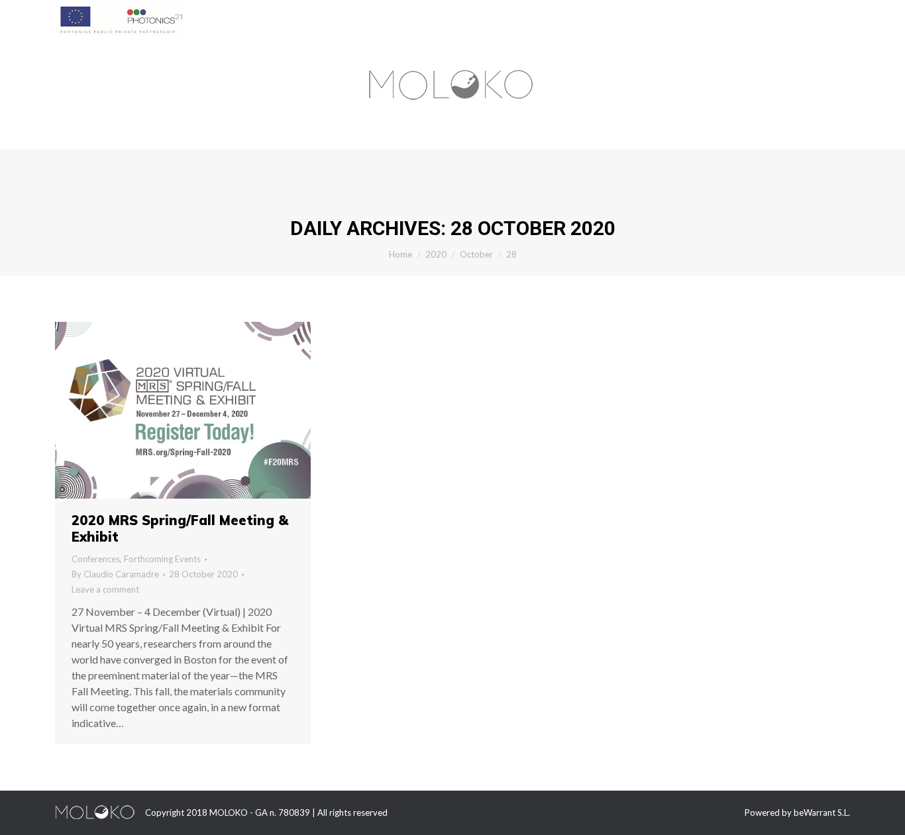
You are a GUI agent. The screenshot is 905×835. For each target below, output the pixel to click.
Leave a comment (105, 589)
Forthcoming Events (162, 559)
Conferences (96, 559)
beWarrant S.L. (822, 812)
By (115, 574)
